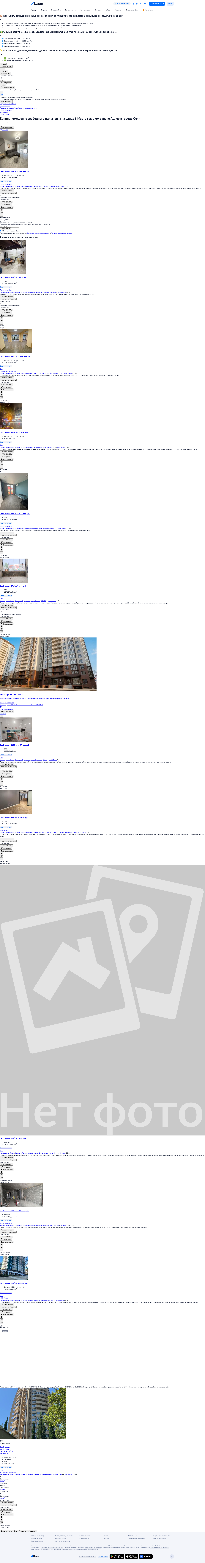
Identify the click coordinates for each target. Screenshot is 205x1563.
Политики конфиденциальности (62, 233)
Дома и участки (70, 10)
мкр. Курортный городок (39, 373)
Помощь (106, 1538)
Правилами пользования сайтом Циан (52, 1547)
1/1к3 (45, 760)
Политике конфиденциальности (159, 1547)
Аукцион (106, 1536)
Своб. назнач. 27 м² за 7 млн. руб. (13, 586)
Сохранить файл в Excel (9, 1531)
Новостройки (56, 10)
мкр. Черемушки (36, 447)
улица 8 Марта (61, 186)
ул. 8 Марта (62, 292)
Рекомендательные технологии (88, 1549)
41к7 (74, 832)
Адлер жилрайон (50, 186)
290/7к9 (56, 1225)
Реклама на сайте (61, 1538)
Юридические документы (64, 1536)
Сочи (17, 186)
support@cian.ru (47, 1549)
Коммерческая (85, 10)
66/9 (52, 1300)
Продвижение (84, 1538)
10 (68, 186)
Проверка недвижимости (160, 1538)
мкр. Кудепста (35, 1300)
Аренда (33, 10)
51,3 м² (2, 1490)
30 (55, 1153)
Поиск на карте (84, 1536)
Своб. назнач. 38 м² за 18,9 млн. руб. (14, 1283)
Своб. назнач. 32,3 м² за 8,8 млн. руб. (14, 1210)
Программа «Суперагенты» (161, 1536)
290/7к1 (43, 601)
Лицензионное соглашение (93, 1547)
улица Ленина (47, 292)
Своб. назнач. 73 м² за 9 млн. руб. (13, 1138)
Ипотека (97, 10)
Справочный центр (37, 1536)
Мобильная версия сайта (87, 1556)
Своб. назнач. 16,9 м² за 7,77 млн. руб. (15, 513)
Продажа (44, 10)
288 (54, 292)
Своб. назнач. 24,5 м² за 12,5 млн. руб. (15, 171)
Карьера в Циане (37, 1541)
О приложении (103, 1556)
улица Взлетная (48, 528)
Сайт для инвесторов (62, 1541)
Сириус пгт (55, 832)
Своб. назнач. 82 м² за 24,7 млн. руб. (14, 817)
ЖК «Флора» (4, 1298)
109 (54, 447)
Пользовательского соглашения (38, 233)
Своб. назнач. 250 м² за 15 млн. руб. (14, 432)
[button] (102, 18)
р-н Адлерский (24, 186)
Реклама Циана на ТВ (135, 1536)
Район (9, 83)
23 (55, 528)
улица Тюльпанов (66, 832)
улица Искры (45, 1300)
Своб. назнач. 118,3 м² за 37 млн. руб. (14, 745)
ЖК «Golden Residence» (8, 371)
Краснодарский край (7, 186)
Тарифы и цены (36, 1538)
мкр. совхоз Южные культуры (40, 832)
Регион (3, 83)
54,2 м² (2, 1498)
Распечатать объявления (27, 1531)
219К (60, 373)
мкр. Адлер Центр (36, 186)
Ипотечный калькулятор (136, 1538)
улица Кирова (47, 447)
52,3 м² (2, 1481)
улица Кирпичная (36, 760)
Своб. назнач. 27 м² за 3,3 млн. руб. (13, 277)
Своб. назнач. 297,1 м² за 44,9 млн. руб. (15, 356)
